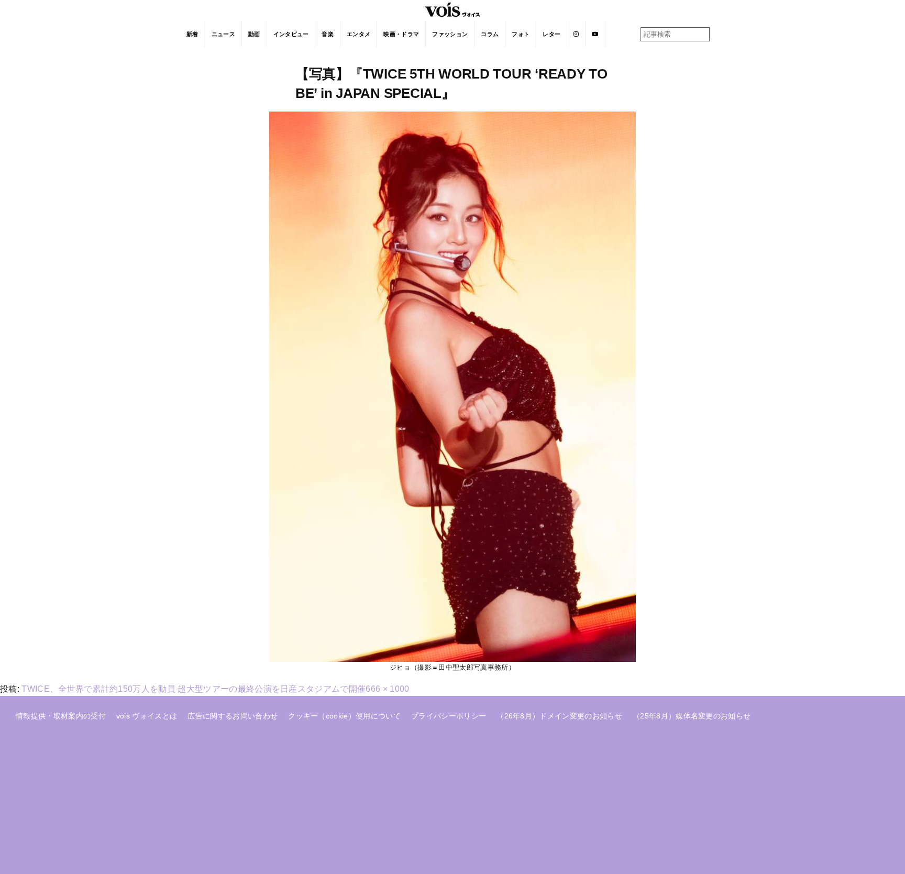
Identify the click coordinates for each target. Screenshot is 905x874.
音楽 (328, 34)
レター (551, 34)
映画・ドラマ (401, 34)
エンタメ (358, 34)
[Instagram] (576, 34)
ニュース (223, 34)
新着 (192, 34)
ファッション (450, 34)
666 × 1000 (387, 688)
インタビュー (291, 34)
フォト (520, 34)
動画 (254, 34)
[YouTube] (595, 34)
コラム (490, 34)
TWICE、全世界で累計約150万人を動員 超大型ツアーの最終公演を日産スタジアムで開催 (193, 688)
